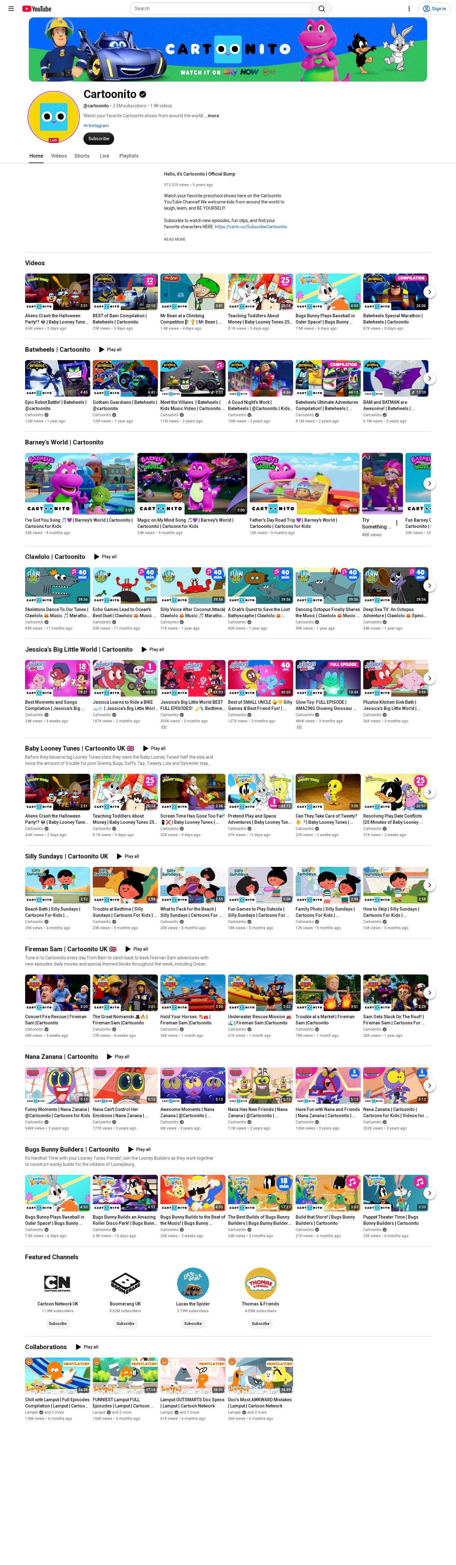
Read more (175, 239)
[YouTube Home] (36, 8)
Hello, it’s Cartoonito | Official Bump (199, 174)
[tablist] (228, 156)
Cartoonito (34, 415)
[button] (53, 117)
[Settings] (409, 8)
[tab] (36, 156)
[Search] (322, 8)
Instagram (98, 125)
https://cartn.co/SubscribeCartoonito (251, 226)
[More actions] (397, 523)
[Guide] (11, 8)
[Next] (429, 292)
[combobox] (223, 8)
